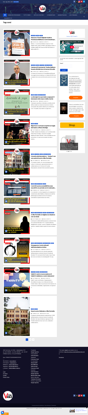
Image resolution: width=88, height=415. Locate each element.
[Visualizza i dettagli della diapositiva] (69, 141)
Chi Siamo (5, 373)
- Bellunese (33, 35)
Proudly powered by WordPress (38, 405)
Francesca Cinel (46, 160)
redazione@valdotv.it (13, 364)
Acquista (75, 97)
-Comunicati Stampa (38, 212)
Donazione (61, 357)
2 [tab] (68, 151)
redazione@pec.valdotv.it (14, 368)
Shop (72, 125)
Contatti (4, 375)
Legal (4, 371)
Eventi (52, 243)
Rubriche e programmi (14, 15)
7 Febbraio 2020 (36, 313)
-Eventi (41, 35)
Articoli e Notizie (39, 15)
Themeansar (53, 405)
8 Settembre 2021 (36, 160)
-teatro (36, 123)
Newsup (48, 405)
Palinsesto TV (8, 18)
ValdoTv (66, 350)
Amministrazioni (62, 15)
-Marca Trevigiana (48, 65)
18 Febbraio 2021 (36, 190)
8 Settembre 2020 (36, 278)
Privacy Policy (6, 377)
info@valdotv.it (13, 362)
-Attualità (42, 65)
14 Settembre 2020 (36, 249)
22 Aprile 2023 (35, 71)
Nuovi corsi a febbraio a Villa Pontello (43, 311)
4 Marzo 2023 (35, 101)
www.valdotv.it (13, 361)
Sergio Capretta (44, 41)
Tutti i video (27, 15)
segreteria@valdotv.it (13, 366)
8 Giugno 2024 (35, 41)
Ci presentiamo (51, 15)
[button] (84, 16)
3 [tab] (69, 151)
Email (61, 63)
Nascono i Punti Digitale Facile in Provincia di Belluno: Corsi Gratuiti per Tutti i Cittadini (43, 39)
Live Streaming (73, 15)
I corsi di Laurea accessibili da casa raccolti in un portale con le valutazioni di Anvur (43, 188)
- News (37, 35)
